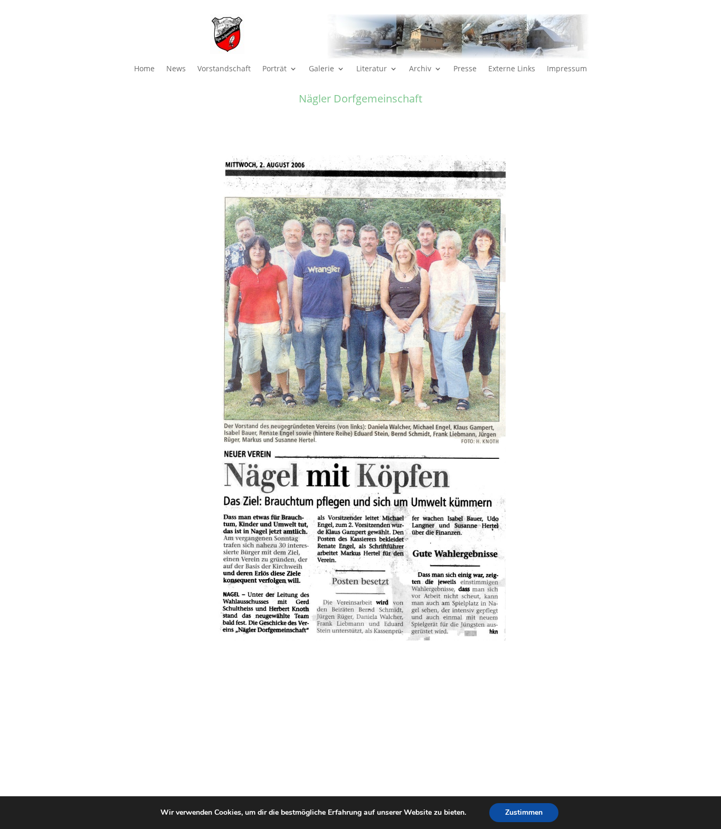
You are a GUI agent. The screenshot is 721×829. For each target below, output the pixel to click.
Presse (465, 69)
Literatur (371, 69)
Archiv (420, 69)
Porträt (274, 69)
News (176, 69)
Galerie (321, 69)
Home (144, 69)
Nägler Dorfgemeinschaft (360, 98)
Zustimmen (524, 812)
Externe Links (511, 69)
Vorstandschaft (224, 69)
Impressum (567, 69)
